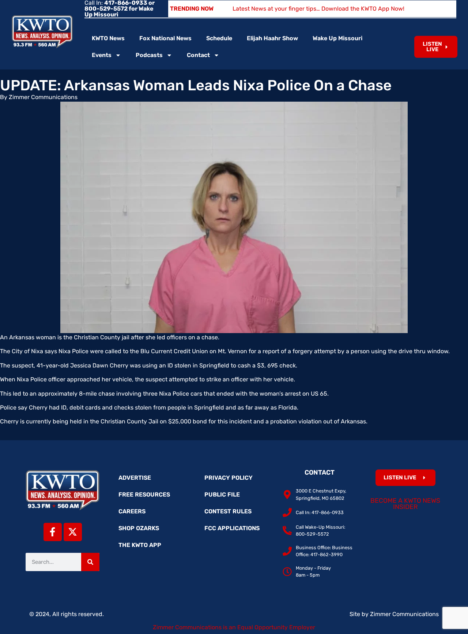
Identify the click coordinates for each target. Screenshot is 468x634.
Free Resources (144, 494)
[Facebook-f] (53, 532)
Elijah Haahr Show (272, 38)
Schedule (219, 38)
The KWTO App (139, 544)
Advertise (134, 477)
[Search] (90, 562)
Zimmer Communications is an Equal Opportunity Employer (234, 627)
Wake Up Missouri (337, 38)
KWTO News (108, 38)
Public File (222, 494)
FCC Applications (232, 528)
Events (102, 55)
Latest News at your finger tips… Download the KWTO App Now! (318, 8)
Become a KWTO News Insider (405, 504)
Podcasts (149, 55)
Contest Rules (228, 511)
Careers (132, 511)
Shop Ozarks (138, 528)
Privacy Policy (228, 477)
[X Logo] (73, 532)
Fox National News (165, 38)
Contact (198, 55)
